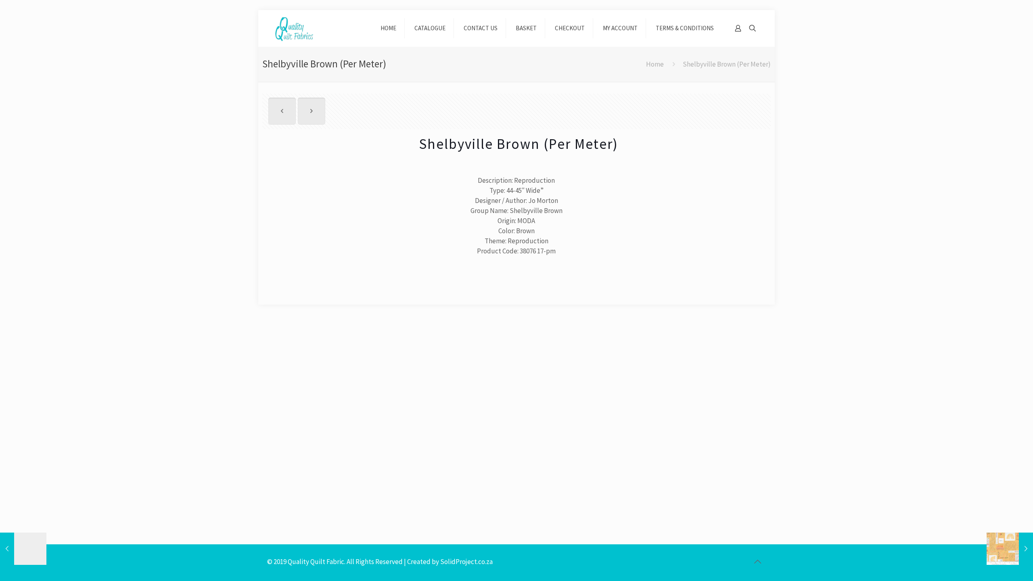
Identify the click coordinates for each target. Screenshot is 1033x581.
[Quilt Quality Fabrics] (294, 28)
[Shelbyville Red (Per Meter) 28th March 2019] (23, 549)
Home (655, 64)
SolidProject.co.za (466, 561)
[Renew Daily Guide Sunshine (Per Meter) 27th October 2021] (1010, 549)
